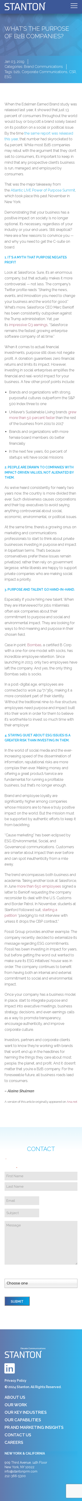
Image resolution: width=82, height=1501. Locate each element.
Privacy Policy (15, 1380)
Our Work (16, 1404)
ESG (8, 77)
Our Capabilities (23, 1419)
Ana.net (72, 1101)
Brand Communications (43, 66)
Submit (17, 1301)
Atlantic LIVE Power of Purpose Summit (43, 190)
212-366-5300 (15, 1476)
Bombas (34, 645)
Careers (14, 1442)
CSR (72, 72)
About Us (15, 1397)
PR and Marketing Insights (34, 1427)
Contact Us (18, 1434)
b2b (17, 72)
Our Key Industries (26, 1412)
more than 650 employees (39, 886)
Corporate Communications (44, 72)
